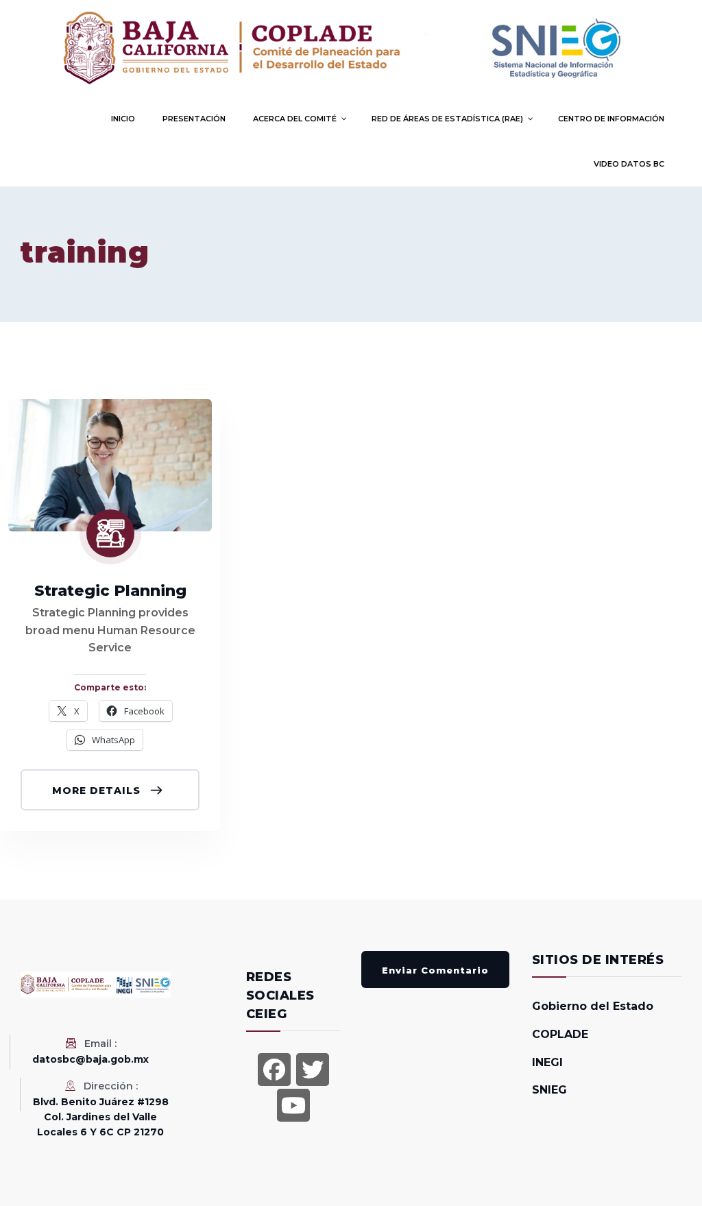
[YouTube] (293, 1105)
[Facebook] (274, 1069)
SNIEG (549, 1089)
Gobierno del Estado (592, 1006)
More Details (98, 790)
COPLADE (560, 1034)
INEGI (547, 1062)
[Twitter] (312, 1069)
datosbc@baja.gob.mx (90, 1059)
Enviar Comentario (435, 970)
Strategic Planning (110, 590)
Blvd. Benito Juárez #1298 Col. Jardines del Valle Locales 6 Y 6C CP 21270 (101, 1117)
